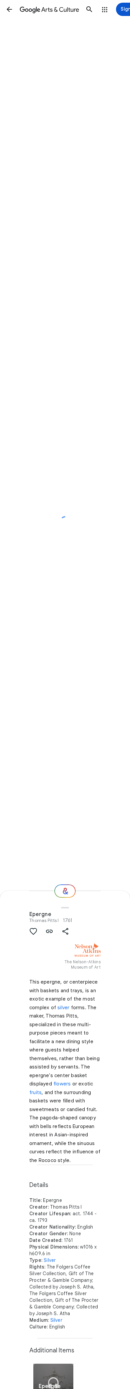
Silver (50, 1260)
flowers (62, 1084)
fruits (35, 1092)
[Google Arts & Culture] (49, 9)
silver (63, 1008)
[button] (9, 9)
